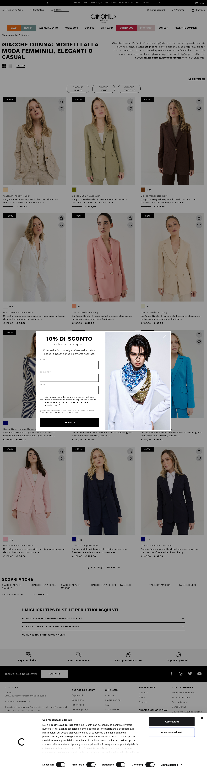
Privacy (49, 413)
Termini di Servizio (62, 413)
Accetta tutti (172, 721)
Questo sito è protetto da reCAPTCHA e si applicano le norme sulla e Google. (67, 412)
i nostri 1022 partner (61, 724)
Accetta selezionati (171, 732)
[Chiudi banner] (202, 718)
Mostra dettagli (169, 764)
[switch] (91, 764)
